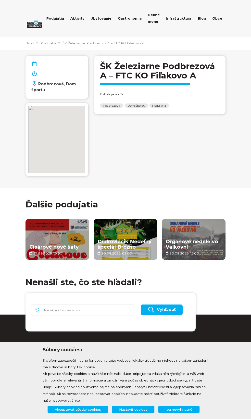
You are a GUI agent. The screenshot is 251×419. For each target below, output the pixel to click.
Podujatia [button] (55, 18)
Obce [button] (217, 18)
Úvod (29, 43)
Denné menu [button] (154, 18)
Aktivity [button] (77, 18)
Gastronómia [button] (130, 18)
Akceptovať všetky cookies (78, 409)
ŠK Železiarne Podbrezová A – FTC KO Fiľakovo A (103, 43)
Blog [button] (202, 18)
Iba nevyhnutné (178, 409)
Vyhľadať (166, 309)
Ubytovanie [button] (101, 18)
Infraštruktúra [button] (178, 18)
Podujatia (48, 43)
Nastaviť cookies (133, 409)
